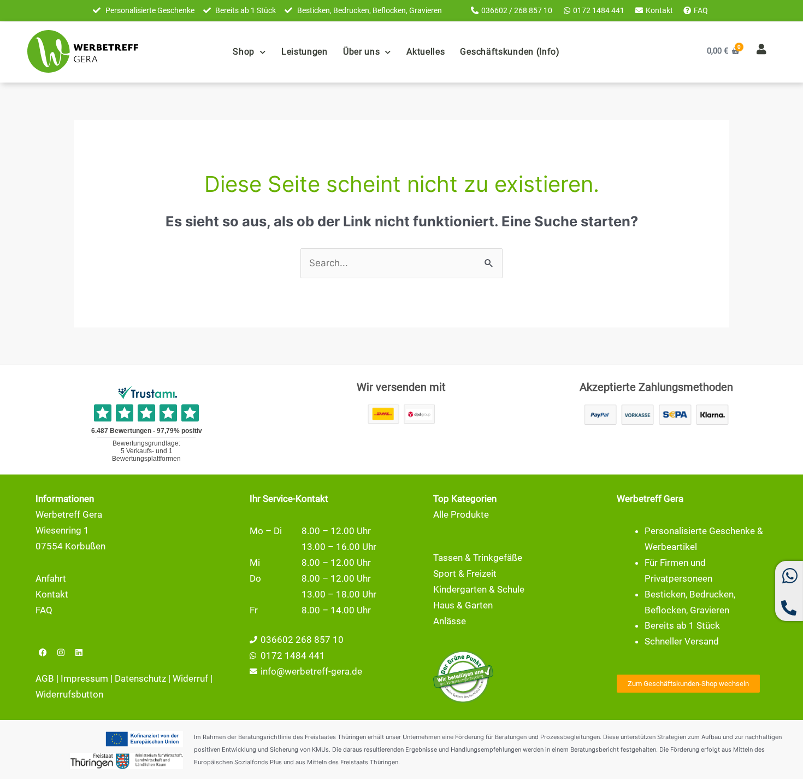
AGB (45, 678)
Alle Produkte (461, 514)
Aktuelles (425, 51)
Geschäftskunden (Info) (509, 51)
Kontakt (52, 594)
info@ (273, 671)
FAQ (44, 610)
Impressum (84, 678)
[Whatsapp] (790, 581)
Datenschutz (140, 678)
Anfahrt (51, 578)
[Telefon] (788, 612)
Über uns (361, 51)
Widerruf (190, 678)
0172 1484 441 (293, 655)
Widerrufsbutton (69, 694)
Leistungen (304, 51)
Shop (244, 51)
